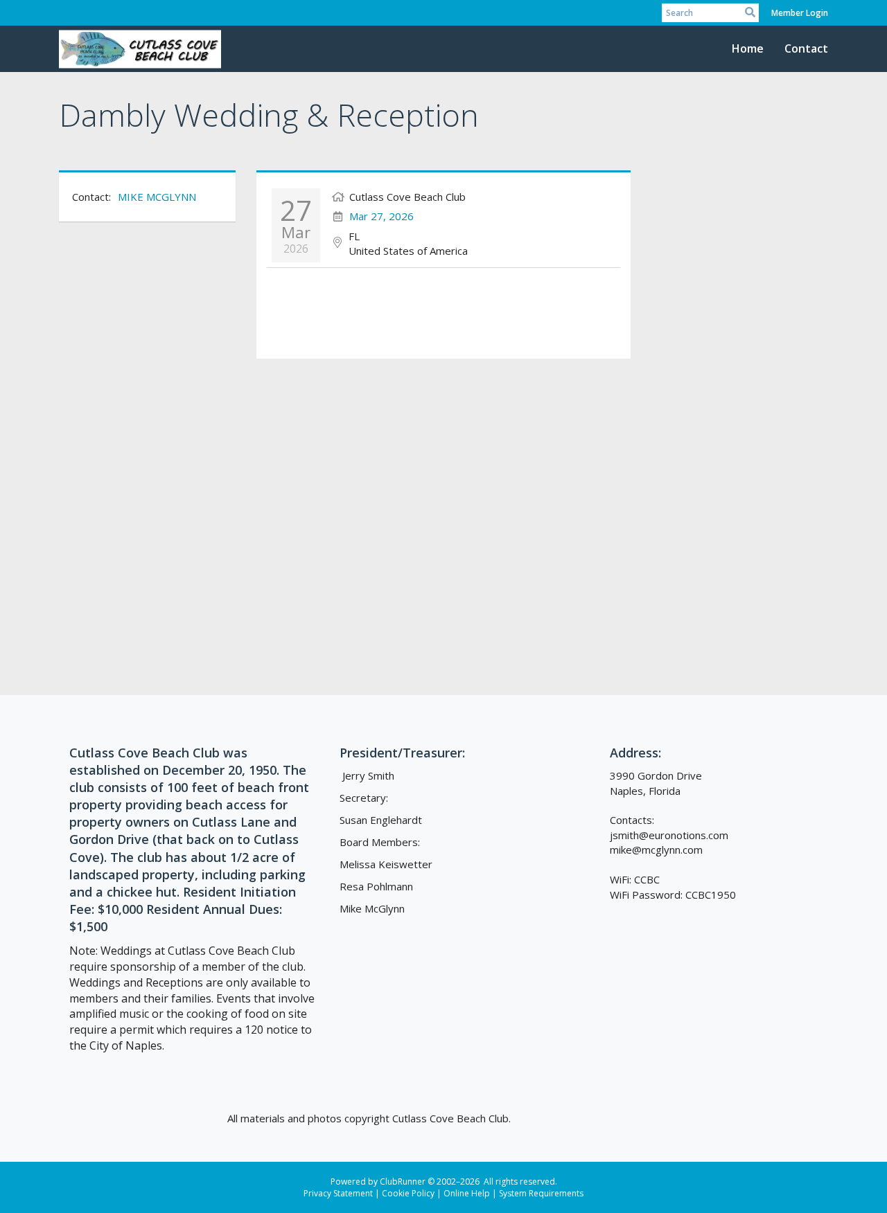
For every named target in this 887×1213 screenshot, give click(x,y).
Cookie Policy (408, 1193)
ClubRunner (402, 1181)
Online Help (467, 1193)
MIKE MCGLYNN (157, 197)
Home (748, 48)
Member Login (799, 13)
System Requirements (541, 1193)
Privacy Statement (338, 1193)
